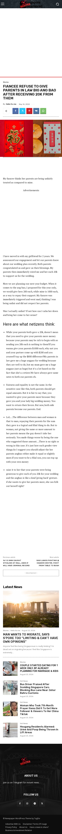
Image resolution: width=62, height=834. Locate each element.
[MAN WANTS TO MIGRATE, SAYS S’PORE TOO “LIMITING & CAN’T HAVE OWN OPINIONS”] (31, 608)
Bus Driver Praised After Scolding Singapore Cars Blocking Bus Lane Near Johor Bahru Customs (38, 688)
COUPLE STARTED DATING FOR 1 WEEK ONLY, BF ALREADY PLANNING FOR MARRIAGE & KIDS (39, 668)
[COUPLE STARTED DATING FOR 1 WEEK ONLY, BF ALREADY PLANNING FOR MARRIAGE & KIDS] (10, 668)
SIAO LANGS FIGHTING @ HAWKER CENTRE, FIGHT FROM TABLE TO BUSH (47, 562)
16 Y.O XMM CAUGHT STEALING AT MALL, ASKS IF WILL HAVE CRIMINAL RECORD (16, 562)
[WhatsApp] (43, 111)
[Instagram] (27, 803)
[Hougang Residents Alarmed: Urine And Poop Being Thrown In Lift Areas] (10, 730)
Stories (6, 82)
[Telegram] (35, 803)
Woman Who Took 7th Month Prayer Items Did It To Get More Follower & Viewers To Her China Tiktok (39, 710)
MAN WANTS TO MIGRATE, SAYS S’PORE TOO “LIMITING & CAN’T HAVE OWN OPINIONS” (30, 638)
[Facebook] (15, 111)
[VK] (36, 111)
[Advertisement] (31, 39)
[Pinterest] (29, 111)
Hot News (24, 681)
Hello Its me (11, 104)
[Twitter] (22, 111)
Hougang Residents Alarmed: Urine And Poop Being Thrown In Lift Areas (39, 729)
